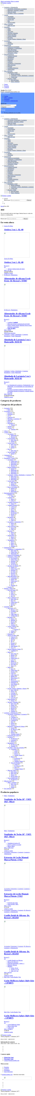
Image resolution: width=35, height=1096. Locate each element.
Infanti (12, 441)
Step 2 (12, 666)
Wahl (12, 516)
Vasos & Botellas (15, 763)
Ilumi (12, 541)
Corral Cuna (10, 481)
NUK (15, 752)
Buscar (29, 200)
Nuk (12, 593)
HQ (12, 640)
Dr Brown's (7, 275)
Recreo (13, 622)
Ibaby (12, 582)
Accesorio (7, 408)
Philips (13, 511)
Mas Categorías (8, 71)
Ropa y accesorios (12, 487)
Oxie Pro (13, 697)
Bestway (13, 609)
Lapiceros (10, 417)
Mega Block (14, 678)
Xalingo (13, 711)
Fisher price (14, 581)
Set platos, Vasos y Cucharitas (15, 13)
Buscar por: (7, 200)
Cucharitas (14, 749)
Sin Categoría (7, 788)
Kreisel (13, 643)
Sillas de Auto (11, 25)
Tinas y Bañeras (15, 81)
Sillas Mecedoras (12, 49)
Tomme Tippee (18, 755)
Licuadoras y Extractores (14, 63)
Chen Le (13, 637)
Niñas (9, 28)
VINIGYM (14, 616)
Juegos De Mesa (11, 34)
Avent (12, 716)
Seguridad (10, 43)
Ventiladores (10, 57)
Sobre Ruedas (11, 699)
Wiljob (12, 631)
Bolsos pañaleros (15, 74)
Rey (12, 596)
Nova (12, 509)
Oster (12, 496)
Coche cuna (10, 19)
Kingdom (13, 485)
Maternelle (18, 336)
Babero (13, 488)
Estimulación (7, 45)
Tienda (6, 84)
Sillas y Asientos (8, 24)
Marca (12, 628)
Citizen (13, 506)
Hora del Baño (15, 80)
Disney (13, 567)
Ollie (12, 696)
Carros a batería (11, 626)
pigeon (9, 420)
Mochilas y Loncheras (13, 419)
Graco (12, 446)
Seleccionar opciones (9, 333)
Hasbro (13, 638)
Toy (12, 687)
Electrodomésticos (9, 54)
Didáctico (10, 634)
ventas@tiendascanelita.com (11, 1060)
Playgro (13, 437)
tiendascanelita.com (7, 1074)
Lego (12, 659)
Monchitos (14, 464)
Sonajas (9, 426)
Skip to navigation (5, 1)
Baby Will (13, 690)
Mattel (12, 644)
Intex (12, 613)
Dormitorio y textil (12, 72)
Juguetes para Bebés (12, 51)
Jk (11, 584)
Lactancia (10, 737)
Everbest (13, 611)
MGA (12, 679)
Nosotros (6, 86)
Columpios (7, 455)
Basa (12, 591)
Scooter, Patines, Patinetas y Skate (16, 39)
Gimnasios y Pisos (12, 52)
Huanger (13, 561)
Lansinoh (13, 720)
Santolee (13, 746)
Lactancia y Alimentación (11, 7)
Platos (12, 756)
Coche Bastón (11, 438)
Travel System (11, 22)
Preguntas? (7, 1070)
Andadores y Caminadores (14, 48)
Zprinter (13, 625)
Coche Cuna (10, 443)
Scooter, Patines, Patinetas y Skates (16, 688)
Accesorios (10, 16)
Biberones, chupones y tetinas (15, 10)
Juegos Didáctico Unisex (14, 649)
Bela (12, 669)
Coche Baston (11, 18)
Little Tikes (14, 614)
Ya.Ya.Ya (13, 564)
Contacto (6, 87)
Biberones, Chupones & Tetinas (16, 726)
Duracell (9, 412)
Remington (14, 512)
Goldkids (13, 650)
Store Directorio (8, 1071)
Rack (8, 422)
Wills (12, 623)
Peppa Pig (13, 663)
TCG (12, 647)
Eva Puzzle (14, 558)
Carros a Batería (11, 36)
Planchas (9, 66)
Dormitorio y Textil (9, 336)
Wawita (13, 425)
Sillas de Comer (11, 12)
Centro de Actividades (13, 46)
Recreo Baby (14, 776)
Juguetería (7, 27)
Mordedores (14, 275)
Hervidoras (10, 59)
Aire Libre (10, 31)
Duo (8, 21)
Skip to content (15, 1)
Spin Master (14, 646)
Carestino (13, 717)
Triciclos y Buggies (12, 33)
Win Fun (13, 575)
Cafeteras (9, 62)
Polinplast (13, 682)
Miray (12, 544)
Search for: (4, 103)
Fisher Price (14, 461)
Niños (9, 30)
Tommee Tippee (15, 734)
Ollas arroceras (11, 65)
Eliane (12, 490)
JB (11, 641)
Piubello (9, 456)
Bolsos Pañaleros (12, 467)
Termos (9, 42)
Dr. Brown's (14, 719)
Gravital (13, 693)
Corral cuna (14, 77)
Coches (6, 15)
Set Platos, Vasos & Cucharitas (15, 747)
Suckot (13, 685)
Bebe (8, 409)
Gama (12, 508)
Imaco (12, 499)
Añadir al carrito (8, 273)
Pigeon (13, 594)
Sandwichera (10, 69)
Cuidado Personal (12, 55)
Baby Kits (13, 440)
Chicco (6, 431)
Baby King (14, 772)
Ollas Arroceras (11, 526)
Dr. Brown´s (14, 729)
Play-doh (13, 664)
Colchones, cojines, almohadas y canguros (22, 75)
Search (6, 198)
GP (8, 415)
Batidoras (10, 60)
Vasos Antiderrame (12, 778)
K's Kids (13, 572)
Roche (12, 514)
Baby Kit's (14, 476)
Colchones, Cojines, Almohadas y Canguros (16, 334)
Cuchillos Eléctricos (12, 68)
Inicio (2, 206)
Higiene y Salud (11, 78)
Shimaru (13, 546)
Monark (13, 620)
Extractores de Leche (13, 735)
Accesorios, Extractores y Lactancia (17, 9)
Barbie (12, 655)
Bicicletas (10, 37)
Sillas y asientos (8, 97)
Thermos (13, 429)
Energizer (10, 414)
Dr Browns (17, 758)
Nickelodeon (14, 681)
